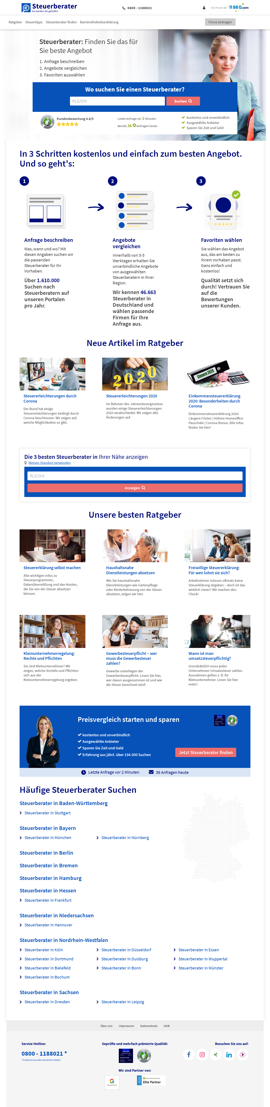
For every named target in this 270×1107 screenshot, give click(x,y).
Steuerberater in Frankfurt (48, 900)
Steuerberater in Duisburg (124, 959)
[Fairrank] (242, 1055)
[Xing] (216, 1055)
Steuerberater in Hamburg (51, 878)
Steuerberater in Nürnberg (125, 837)
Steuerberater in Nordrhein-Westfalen (64, 940)
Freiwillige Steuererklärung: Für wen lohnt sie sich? (214, 570)
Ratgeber (15, 22)
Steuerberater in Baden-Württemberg (64, 803)
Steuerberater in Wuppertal (203, 959)
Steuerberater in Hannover (48, 925)
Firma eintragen (220, 22)
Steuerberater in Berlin (46, 852)
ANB (167, 1026)
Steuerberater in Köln (44, 949)
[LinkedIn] (229, 1055)
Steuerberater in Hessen (48, 890)
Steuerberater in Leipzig (122, 1001)
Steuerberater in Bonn (121, 968)
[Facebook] (189, 1055)
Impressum (126, 1026)
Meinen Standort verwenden (49, 462)
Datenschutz (148, 1026)
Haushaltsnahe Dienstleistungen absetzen (130, 570)
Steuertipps (34, 22)
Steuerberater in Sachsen (49, 992)
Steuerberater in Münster (200, 968)
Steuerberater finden (61, 22)
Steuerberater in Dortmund (49, 959)
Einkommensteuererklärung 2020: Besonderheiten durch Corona (214, 401)
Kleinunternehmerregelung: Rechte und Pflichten (49, 656)
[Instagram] (202, 1055)
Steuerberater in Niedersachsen (57, 915)
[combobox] (117, 101)
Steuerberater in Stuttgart (48, 813)
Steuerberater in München (48, 837)
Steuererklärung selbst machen (52, 567)
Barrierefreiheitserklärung (99, 22)
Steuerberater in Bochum (47, 977)
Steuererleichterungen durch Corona (50, 398)
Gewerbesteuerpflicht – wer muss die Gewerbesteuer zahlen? (131, 658)
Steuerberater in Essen (198, 949)
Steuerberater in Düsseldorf (126, 949)
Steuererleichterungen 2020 (131, 396)
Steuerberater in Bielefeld (48, 968)
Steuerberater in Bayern (48, 828)
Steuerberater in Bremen (49, 865)
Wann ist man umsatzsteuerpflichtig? (210, 656)
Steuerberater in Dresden (47, 1001)
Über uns (106, 1026)
